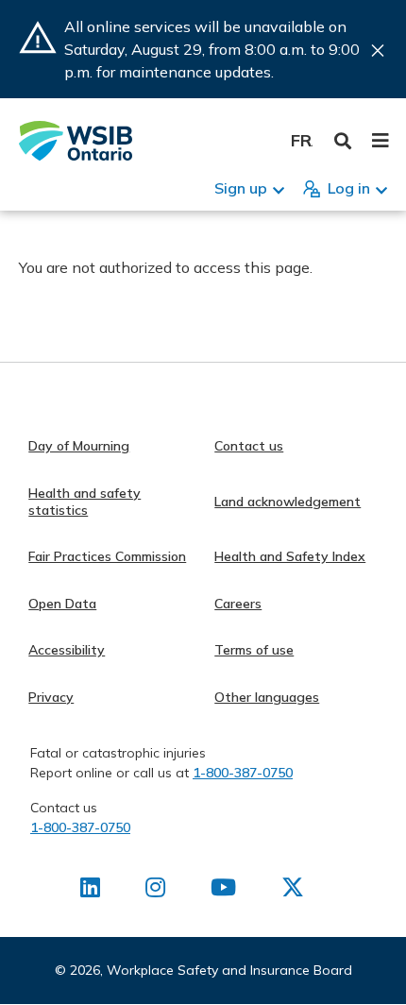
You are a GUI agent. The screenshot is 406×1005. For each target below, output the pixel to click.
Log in (349, 188)
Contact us (248, 445)
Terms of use (254, 649)
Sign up (240, 188)
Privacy (51, 697)
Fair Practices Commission (107, 556)
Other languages (266, 697)
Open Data (62, 603)
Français (302, 140)
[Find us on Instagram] (155, 890)
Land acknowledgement (287, 501)
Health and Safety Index (289, 556)
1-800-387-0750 (243, 772)
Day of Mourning (78, 445)
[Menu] (380, 140)
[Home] (75, 141)
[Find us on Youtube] (223, 890)
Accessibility (66, 649)
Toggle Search (343, 141)
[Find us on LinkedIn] (90, 890)
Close (377, 50)
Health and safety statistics (84, 502)
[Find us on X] (292, 890)
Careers (238, 603)
